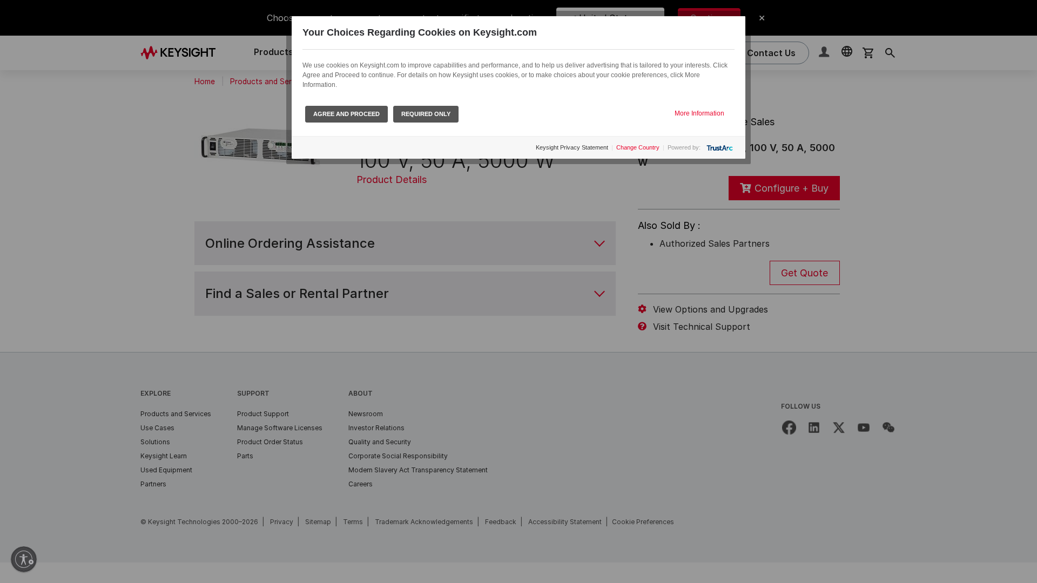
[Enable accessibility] (24, 559)
